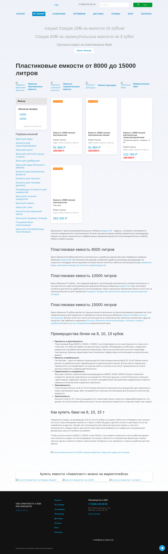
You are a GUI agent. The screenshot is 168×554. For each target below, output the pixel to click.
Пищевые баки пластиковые (24, 223)
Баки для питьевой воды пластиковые (30, 230)
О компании (58, 14)
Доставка (98, 14)
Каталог (20, 14)
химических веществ (68, 265)
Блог (130, 14)
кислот (82, 265)
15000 (22, 118)
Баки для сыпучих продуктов (26, 197)
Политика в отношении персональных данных (34, 548)
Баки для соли (24, 207)
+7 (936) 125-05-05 (97, 504)
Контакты (146, 14)
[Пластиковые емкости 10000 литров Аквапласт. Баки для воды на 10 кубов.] (90, 452)
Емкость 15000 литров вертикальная (64, 201)
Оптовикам (79, 14)
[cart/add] (76, 149)
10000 (22, 114)
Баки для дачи (24, 149)
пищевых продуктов (96, 291)
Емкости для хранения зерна (29, 212)
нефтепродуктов (97, 265)
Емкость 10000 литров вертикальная (64, 134)
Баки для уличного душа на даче (30, 155)
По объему (39, 14)
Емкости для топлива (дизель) (28, 184)
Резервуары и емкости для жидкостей (31, 191)
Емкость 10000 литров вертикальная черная (99, 134)
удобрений (56, 323)
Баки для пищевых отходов (31, 218)
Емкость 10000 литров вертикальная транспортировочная (134, 135)
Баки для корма (25, 203)
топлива (129, 320)
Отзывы (115, 14)
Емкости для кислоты (28, 178)
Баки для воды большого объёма (30, 166)
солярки (139, 320)
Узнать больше (84, 50)
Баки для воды (24, 139)
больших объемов (95, 320)
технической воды (114, 320)
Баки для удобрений (28, 160)
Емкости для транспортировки (26, 144)
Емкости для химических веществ (30, 173)
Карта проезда (94, 514)
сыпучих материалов (78, 323)
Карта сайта (22, 510)
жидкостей (106, 231)
